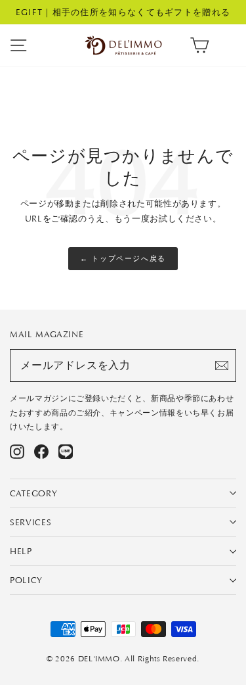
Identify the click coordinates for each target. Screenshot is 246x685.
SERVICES (30, 522)
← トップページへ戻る (123, 258)
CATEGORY (33, 493)
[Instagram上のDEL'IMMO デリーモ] (17, 451)
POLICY (26, 580)
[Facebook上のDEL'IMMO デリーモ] (41, 451)
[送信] (221, 365)
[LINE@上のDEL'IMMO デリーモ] (65, 451)
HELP (21, 551)
